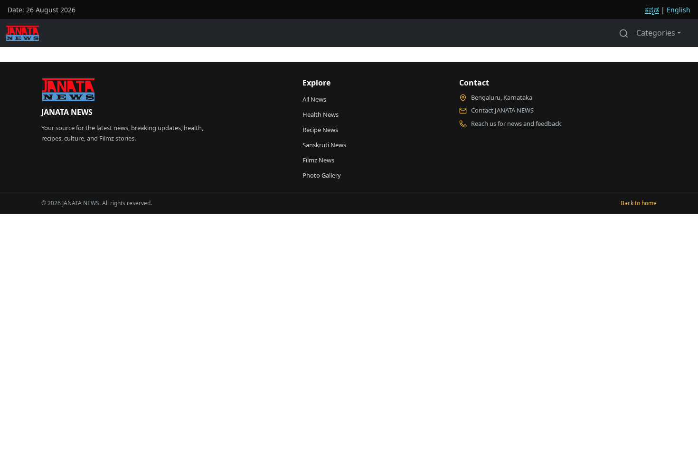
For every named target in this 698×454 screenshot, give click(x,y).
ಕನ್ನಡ (652, 9)
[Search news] (623, 32)
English (678, 9)
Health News (320, 114)
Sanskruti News (324, 145)
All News (314, 99)
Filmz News (318, 160)
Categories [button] (655, 33)
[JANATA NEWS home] (67, 92)
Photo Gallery (321, 175)
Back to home (639, 203)
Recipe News (320, 129)
